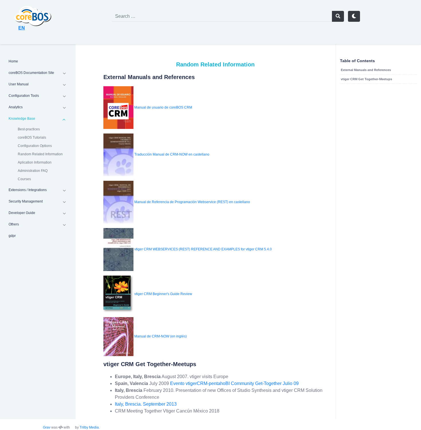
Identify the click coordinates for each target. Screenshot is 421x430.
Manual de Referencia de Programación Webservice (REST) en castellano (192, 202)
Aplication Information (35, 162)
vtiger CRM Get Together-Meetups (366, 79)
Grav (46, 427)
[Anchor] (99, 77)
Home (13, 61)
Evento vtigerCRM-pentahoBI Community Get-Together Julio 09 (234, 383)
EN (21, 27)
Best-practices (29, 129)
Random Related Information (40, 154)
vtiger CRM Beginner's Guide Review (163, 294)
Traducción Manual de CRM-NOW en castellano (171, 155)
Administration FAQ (33, 171)
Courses (24, 179)
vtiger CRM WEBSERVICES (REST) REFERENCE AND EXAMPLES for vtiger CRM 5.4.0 (203, 249)
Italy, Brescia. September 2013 (146, 404)
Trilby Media (89, 427)
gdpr (12, 236)
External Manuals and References (366, 70)
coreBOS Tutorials (32, 138)
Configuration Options (35, 146)
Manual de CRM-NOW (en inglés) (160, 336)
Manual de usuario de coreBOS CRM (163, 107)
